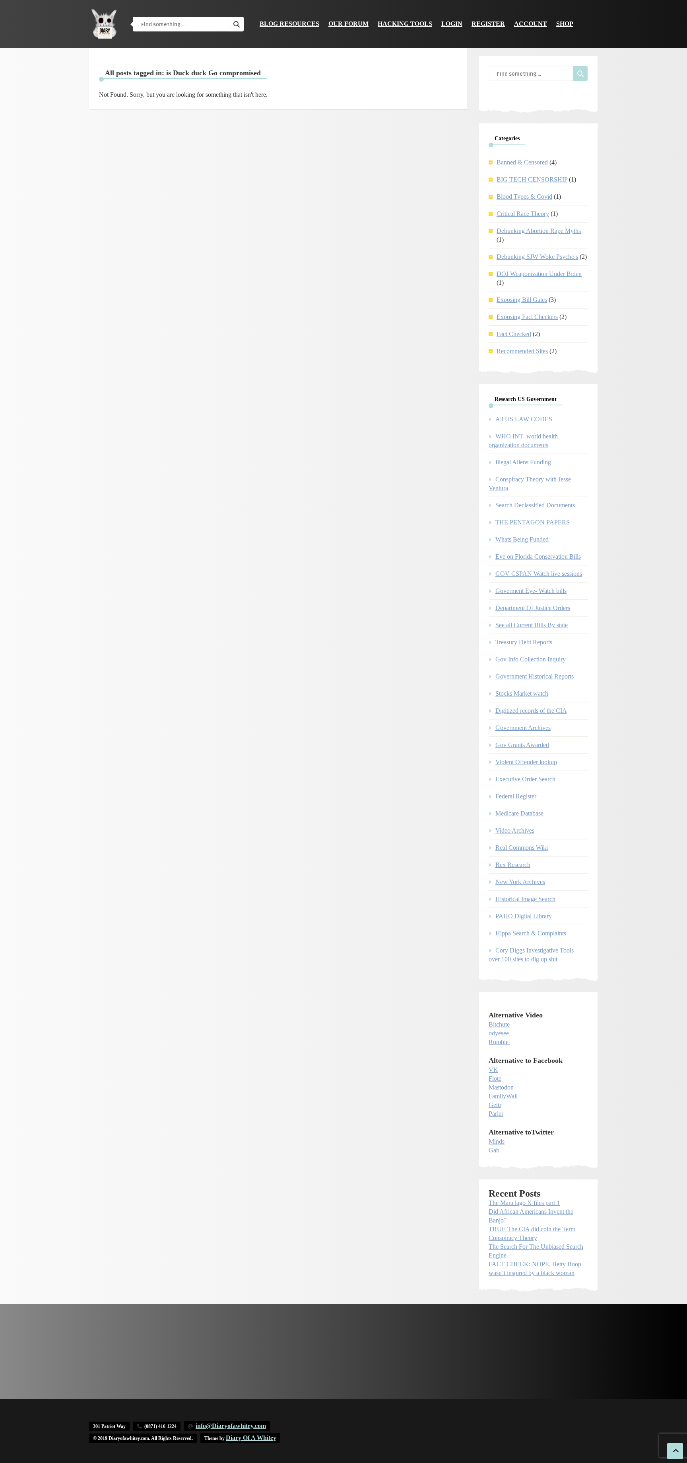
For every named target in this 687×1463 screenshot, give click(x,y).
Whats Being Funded (522, 539)
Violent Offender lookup (526, 762)
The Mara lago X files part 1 (524, 1202)
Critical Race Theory (523, 213)
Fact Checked (514, 334)
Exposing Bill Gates (522, 299)
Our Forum (348, 23)
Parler (496, 1113)
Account (530, 23)
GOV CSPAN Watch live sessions (538, 573)
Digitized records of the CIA (531, 710)
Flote (495, 1078)
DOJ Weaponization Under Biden (539, 273)
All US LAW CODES (523, 419)
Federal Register (515, 796)
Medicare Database (519, 813)
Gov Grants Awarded (522, 744)
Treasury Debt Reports (523, 642)
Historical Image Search (525, 899)
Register (488, 23)
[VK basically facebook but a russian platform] (509, 1042)
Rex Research (512, 864)
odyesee (499, 1033)
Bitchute (499, 1024)
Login (451, 23)
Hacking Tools (405, 23)
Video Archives (514, 830)
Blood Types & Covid (524, 196)
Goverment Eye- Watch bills (531, 590)
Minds (497, 1141)
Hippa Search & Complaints (530, 933)
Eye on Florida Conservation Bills (538, 556)
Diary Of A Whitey (251, 1437)
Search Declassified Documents (535, 505)
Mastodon (501, 1087)
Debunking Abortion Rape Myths (539, 230)
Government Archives (523, 727)
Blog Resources (289, 23)
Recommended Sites (522, 351)
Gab (494, 1150)
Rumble (498, 1042)
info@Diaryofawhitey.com (231, 1425)
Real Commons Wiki (521, 847)
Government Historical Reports (534, 676)
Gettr (495, 1104)
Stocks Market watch (521, 693)
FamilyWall (503, 1096)
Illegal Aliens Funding (523, 462)
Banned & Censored (522, 162)
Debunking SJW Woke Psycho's (537, 256)
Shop (564, 23)
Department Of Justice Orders (532, 607)
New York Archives (520, 881)
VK (493, 1069)
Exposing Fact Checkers (527, 316)
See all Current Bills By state (531, 625)
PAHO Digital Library (523, 916)
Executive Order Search (525, 779)
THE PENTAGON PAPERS (532, 522)
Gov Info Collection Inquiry (530, 659)
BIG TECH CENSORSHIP (532, 179)
